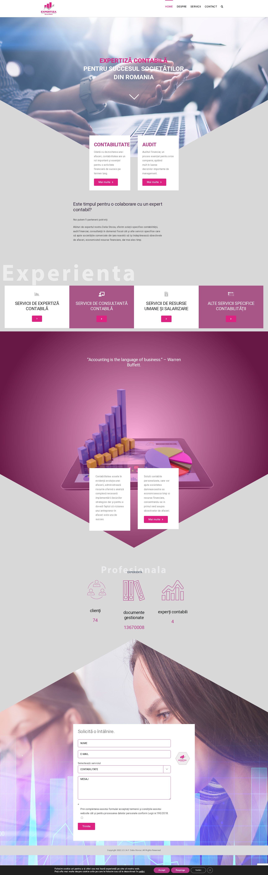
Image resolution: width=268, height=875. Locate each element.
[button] (222, 6)
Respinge (180, 870)
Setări (198, 870)
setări (141, 871)
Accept (161, 870)
